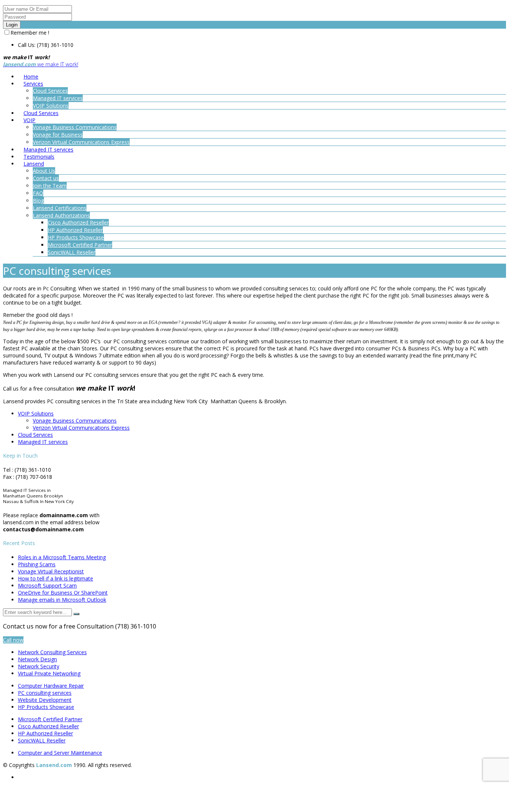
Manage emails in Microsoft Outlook (62, 599)
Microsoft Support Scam (47, 585)
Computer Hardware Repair (51, 685)
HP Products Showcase (46, 706)
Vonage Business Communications (75, 420)
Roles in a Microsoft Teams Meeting (62, 557)
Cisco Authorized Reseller (48, 726)
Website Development (45, 699)
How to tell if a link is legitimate (55, 578)
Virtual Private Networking (49, 673)
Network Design (37, 659)
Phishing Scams (37, 564)
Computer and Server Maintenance (60, 752)
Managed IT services (43, 441)
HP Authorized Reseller (45, 733)
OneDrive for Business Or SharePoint (63, 592)
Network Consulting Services (52, 652)
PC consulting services (45, 692)
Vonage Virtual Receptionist (51, 571)
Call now (13, 639)
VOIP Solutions (36, 413)
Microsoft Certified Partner (50, 719)
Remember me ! (29, 32)
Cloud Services (35, 434)
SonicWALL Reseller (42, 740)
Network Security (38, 666)
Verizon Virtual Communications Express (81, 427)
